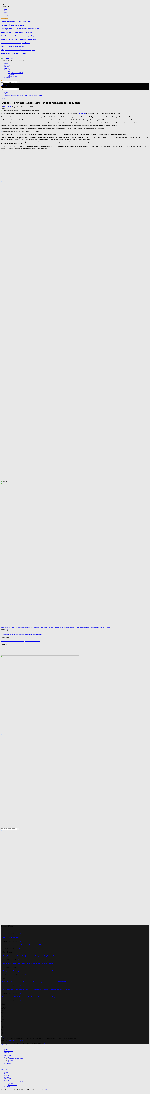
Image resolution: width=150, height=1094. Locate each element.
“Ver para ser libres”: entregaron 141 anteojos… (18, 50)
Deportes (6, 66)
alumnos (19, 627)
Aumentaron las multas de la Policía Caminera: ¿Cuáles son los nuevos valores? (20, 641)
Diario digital (7, 77)
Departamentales (8, 65)
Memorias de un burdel (9, 930)
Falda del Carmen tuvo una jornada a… (15, 43)
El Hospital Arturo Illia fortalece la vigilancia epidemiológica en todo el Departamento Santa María (36, 997)
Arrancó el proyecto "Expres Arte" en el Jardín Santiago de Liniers (39, 627)
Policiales (6, 68)
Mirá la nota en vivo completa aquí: (11, 151)
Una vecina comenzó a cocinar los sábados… (16, 22)
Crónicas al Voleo (12, 76)
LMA (45, 1089)
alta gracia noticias (12, 627)
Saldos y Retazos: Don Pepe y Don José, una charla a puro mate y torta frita (28, 956)
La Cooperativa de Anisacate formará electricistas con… (21, 29)
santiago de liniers (105, 627)
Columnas (7, 71)
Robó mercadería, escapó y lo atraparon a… (16, 32)
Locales (6, 63)
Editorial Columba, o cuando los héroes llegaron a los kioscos (23, 945)
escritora (84, 627)
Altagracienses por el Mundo (15, 73)
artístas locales (62, 627)
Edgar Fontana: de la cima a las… (13, 46)
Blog (5, 10)
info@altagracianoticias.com (15, 1040)
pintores (98, 627)
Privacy (6, 12)
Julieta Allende (7, 107)
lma (45, 1043)
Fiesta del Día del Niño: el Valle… (12, 25)
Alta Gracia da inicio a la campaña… (14, 53)
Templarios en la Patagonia (10, 937)
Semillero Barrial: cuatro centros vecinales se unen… (19, 39)
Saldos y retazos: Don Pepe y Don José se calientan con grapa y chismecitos (28, 963)
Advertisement (8, 13)
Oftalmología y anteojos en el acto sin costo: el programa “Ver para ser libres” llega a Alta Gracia (35, 989)
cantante (68, 627)
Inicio (5, 9)
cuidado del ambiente (76, 627)
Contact (6, 15)
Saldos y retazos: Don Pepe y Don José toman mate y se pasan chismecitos (28, 971)
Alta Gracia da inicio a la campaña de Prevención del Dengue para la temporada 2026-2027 (33, 982)
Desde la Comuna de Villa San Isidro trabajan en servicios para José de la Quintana (21, 634)
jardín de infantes (91, 627)
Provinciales (7, 70)
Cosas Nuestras (12, 74)
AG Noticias (82, 113)
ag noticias (4, 627)
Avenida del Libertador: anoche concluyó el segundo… (20, 36)
